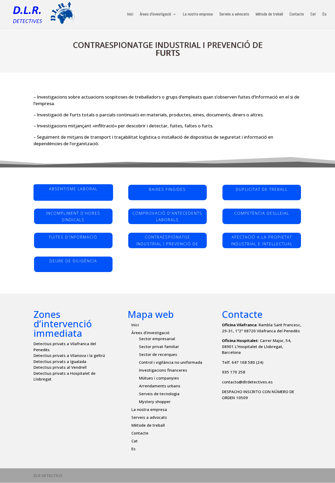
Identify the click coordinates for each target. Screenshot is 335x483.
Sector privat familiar (159, 346)
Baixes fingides (167, 189)
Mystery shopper (155, 401)
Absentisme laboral (73, 188)
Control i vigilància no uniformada (170, 362)
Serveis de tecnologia (159, 393)
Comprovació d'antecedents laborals (167, 216)
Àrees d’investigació (155, 14)
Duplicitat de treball (262, 189)
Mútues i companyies (159, 378)
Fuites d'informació (73, 237)
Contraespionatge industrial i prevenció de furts (167, 241)
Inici (130, 14)
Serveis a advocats (234, 14)
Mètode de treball (269, 14)
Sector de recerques (158, 354)
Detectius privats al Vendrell (60, 367)
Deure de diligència (73, 260)
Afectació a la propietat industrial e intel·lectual (262, 240)
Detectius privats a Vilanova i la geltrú (69, 355)
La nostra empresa (198, 14)
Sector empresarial (157, 338)
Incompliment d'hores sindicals (73, 216)
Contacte (296, 14)
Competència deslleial (261, 213)
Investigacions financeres (163, 370)
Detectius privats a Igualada (60, 361)
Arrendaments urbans (159, 385)
